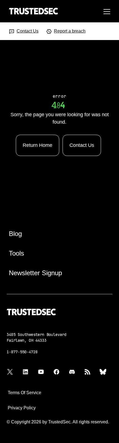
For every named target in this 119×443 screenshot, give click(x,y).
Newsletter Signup (35, 273)
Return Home (37, 145)
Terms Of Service (24, 392)
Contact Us (27, 31)
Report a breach (70, 31)
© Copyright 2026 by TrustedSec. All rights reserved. (58, 422)
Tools (16, 253)
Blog (15, 233)
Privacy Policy (22, 407)
